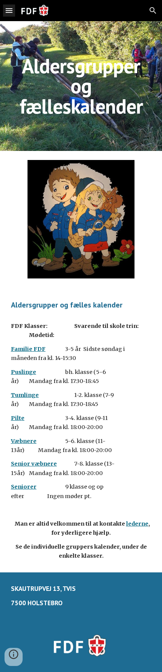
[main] (81, 86)
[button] (9, 10)
